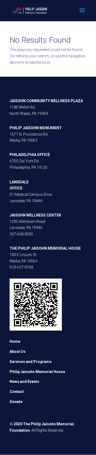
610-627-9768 (21, 267)
